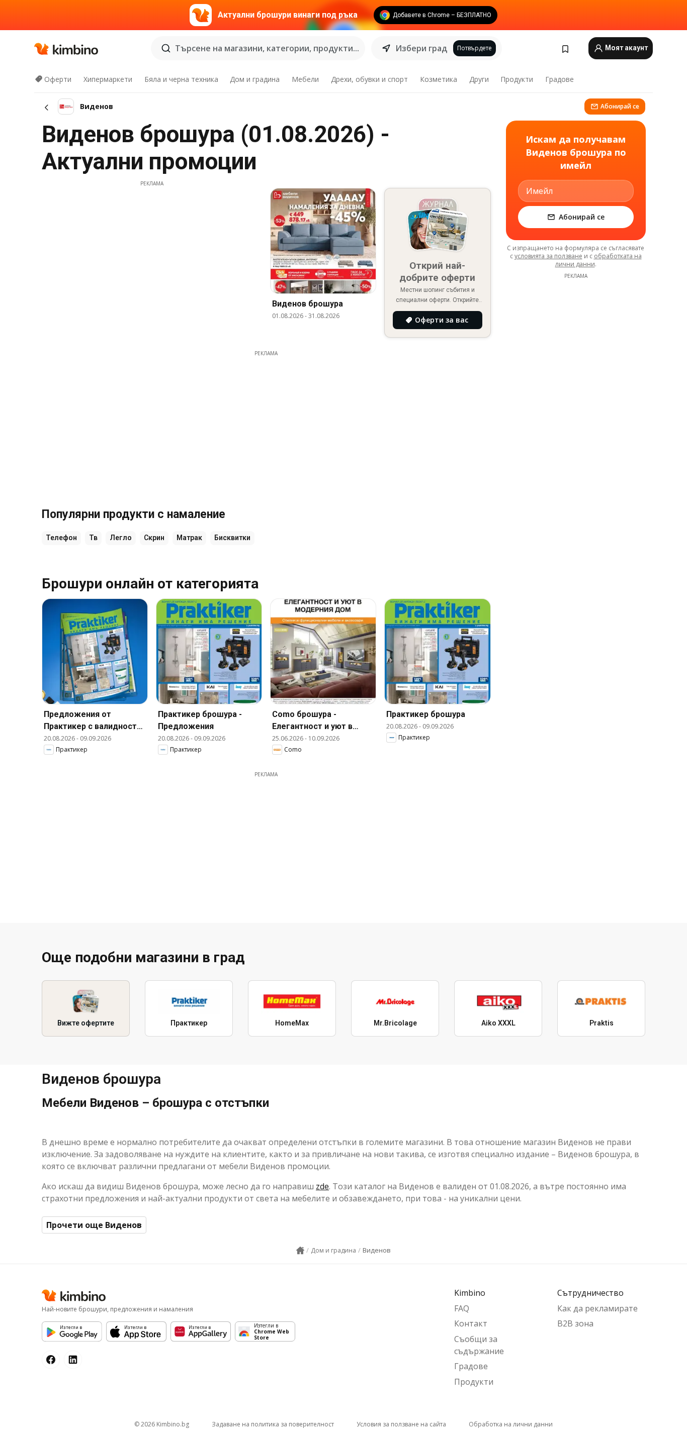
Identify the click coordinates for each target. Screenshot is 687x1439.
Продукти (516, 79)
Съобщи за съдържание (479, 1345)
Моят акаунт (626, 48)
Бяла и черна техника (181, 79)
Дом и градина (255, 79)
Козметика (438, 79)
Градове (559, 79)
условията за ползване (548, 256)
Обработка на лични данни (511, 1424)
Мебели (305, 79)
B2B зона (575, 1323)
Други (479, 79)
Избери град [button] (421, 48)
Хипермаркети (107, 79)
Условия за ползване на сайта (401, 1424)
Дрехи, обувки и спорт (369, 79)
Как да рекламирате (597, 1308)
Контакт (470, 1323)
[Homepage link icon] (300, 1251)
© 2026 (161, 1424)
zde (322, 1186)
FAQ (461, 1308)
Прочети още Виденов (94, 1224)
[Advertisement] (151, 257)
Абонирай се (619, 106)
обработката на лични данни (598, 260)
